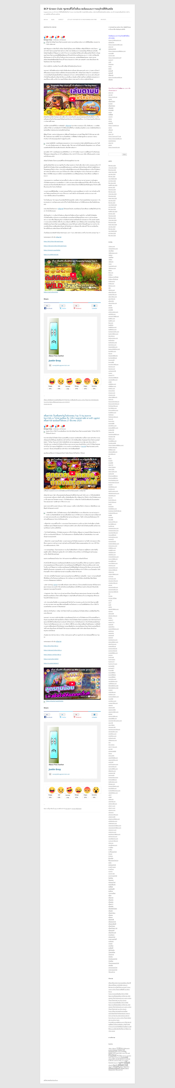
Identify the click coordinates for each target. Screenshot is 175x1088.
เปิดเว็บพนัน (111, 950)
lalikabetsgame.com (113, 493)
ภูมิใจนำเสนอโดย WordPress (51, 1080)
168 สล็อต (111, 251)
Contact (60, 19)
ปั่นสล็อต (110, 878)
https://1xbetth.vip (113, 125)
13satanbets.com (113, 248)
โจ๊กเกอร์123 (111, 972)
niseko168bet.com (113, 574)
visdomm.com (112, 832)
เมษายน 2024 (111, 227)
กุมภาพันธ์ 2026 (112, 178)
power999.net (112, 646)
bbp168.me (111, 336)
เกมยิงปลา (111, 941)
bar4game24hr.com (113, 331)
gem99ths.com (112, 425)
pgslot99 (110, 624)
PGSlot (110, 618)
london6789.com (113, 513)
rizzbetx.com (111, 694)
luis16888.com (112, 524)
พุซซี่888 (110, 114)
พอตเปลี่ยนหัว (112, 884)
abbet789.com (112, 292)
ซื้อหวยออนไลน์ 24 (113, 860)
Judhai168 (111, 474)
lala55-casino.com (113, 491)
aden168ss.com (112, 296)
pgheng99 (111, 613)
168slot (110, 255)
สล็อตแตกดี (111, 930)
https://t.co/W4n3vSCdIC (51, 254)
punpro (110, 655)
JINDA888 (110, 110)
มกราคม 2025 (112, 207)
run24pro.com (112, 701)
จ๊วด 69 (110, 854)
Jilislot (110, 458)
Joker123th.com (112, 471)
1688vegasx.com (112, 253)
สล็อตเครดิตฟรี (112, 924)
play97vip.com (112, 644)
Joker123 (110, 465)
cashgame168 (112, 371)
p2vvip (110, 585)
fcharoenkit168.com (113, 401)
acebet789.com (112, 294)
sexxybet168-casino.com (115, 720)
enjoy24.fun (111, 390)
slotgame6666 (112, 751)
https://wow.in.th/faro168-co (52, 654)
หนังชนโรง (111, 42)
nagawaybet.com (113, 567)
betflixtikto (111, 340)
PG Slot (110, 596)
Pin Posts (103, 19)
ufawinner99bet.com (114, 819)
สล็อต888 (110, 108)
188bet (110, 259)
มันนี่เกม (110, 891)
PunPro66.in (111, 659)
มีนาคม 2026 (111, 176)
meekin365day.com (113, 543)
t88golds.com (112, 771)
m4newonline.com (113, 528)
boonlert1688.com (113, 364)
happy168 (111, 432)
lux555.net (111, 526)
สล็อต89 (110, 911)
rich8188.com (112, 692)
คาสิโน (110, 849)
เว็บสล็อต (110, 961)
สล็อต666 (110, 902)
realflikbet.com (112, 683)
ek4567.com (111, 388)
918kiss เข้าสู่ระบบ (113, 279)
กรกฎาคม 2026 (112, 168)
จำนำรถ (110, 856)
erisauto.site (111, 393)
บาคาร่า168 (111, 55)
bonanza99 (111, 360)
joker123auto (112, 467)
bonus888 (111, 362)
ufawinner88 (111, 817)
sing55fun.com (112, 734)
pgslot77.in (111, 622)
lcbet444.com (112, 495)
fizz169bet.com (112, 408)
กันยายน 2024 (112, 216)
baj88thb (110, 325)
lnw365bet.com (112, 508)
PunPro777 (111, 661)
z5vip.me (110, 843)
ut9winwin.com (112, 823)
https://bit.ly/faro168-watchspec (53, 241)
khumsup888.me (113, 476)
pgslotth (110, 637)
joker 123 (110, 134)
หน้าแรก (46, 19)
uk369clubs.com (112, 821)
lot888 (110, 515)
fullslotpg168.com (113, 417)
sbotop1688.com (113, 716)
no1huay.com (112, 578)
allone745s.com (112, 303)
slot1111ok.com (112, 747)
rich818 (110, 690)
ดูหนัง (109, 68)
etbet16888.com (112, 397)
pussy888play (112, 675)
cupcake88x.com (112, 380)
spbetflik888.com (113, 758)
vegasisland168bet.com (114, 825)
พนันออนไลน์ (111, 882)
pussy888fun (111, 672)
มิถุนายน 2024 (112, 222)
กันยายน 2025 (112, 189)
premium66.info (112, 648)
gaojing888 (111, 423)
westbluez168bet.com (114, 834)
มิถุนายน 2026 (112, 170)
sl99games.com (112, 740)
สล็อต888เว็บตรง (112, 908)
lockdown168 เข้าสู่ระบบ (114, 511)
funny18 (110, 419)
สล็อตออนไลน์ (112, 922)
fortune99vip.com (113, 410)
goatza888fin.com (113, 428)
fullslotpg (110, 64)
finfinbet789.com (113, 406)
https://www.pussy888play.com (117, 51)
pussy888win (111, 677)
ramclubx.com (112, 679)
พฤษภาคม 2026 (112, 172)
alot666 (110, 307)
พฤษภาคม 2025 (112, 198)
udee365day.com (113, 793)
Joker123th (119, 1053)
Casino (110, 373)
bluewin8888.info (113, 356)
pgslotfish (111, 633)
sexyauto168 (111, 727)
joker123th (111, 469)
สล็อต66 (110, 79)
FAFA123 (110, 399)
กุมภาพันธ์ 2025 (112, 205)
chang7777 (111, 375)
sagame (110, 705)
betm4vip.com (112, 345)
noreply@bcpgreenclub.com (61, 365)
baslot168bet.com (113, 334)
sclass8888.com (112, 718)
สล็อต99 (115, 1065)
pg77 (109, 602)
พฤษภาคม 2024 (112, 224)
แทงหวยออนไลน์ (112, 970)
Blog (52, 19)
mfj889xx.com (112, 548)
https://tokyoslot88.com (115, 138)
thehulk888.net (112, 779)
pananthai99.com (113, 587)
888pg (110, 270)
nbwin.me (111, 572)
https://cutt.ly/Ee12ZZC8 (51, 659)
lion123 (110, 498)
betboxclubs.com (113, 338)
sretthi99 (110, 762)
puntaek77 (111, 668)
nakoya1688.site (112, 570)
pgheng (110, 611)
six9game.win (112, 738)
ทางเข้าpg (111, 869)
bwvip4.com (111, 366)
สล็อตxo (110, 917)
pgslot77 (110, 60)
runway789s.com (113, 703)
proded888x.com (113, 653)
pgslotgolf (111, 635)
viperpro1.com (112, 830)
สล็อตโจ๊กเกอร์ (112, 932)
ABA (109, 288)
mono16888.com (113, 559)
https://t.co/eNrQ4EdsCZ (51, 663)
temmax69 (111, 775)
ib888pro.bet (111, 449)
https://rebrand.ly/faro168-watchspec (55, 246)
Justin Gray (55, 360)
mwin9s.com (111, 565)
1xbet (110, 264)
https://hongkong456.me (115, 77)
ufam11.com (111, 806)
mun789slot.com (113, 563)
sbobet (110, 714)
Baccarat (110, 323)
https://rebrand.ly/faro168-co (53, 650)
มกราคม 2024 (112, 233)
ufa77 (109, 795)
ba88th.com (111, 318)
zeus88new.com (112, 845)
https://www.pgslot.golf (114, 58)
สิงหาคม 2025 (112, 192)
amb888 (110, 310)
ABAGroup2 (111, 290)
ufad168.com (111, 801)
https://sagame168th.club (115, 44)
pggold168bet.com (113, 609)
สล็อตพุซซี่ (111, 919)
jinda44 (110, 103)
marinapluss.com (113, 537)
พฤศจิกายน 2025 (112, 185)
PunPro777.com (112, 664)
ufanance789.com (113, 814)
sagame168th (112, 710)
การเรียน (110, 847)
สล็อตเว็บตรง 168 (112, 928)
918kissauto (111, 281)
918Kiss (110, 275)
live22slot (111, 506)
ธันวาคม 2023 (112, 235)
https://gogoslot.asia (114, 147)
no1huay (110, 576)
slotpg (110, 121)
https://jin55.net (112, 97)
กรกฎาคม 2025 (112, 194)
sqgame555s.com (113, 760)
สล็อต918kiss (111, 913)
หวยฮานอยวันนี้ (112, 939)
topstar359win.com (113, 786)
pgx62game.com (112, 640)
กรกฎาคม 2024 (112, 220)
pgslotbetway (112, 141)
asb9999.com (112, 314)
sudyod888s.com (113, 769)
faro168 (83, 446)
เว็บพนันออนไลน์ (112, 959)
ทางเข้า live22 (112, 867)
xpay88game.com (113, 838)
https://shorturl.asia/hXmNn (54, 701)
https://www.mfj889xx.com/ (116, 445)
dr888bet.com (112, 384)
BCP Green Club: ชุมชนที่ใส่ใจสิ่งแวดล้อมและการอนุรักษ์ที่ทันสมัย (78, 8)
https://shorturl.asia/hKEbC (52, 250)
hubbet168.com (112, 447)
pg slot (110, 132)
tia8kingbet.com (112, 782)
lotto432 (110, 517)
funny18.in (111, 421)
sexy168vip (111, 725)
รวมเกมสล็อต (111, 893)
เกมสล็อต (110, 946)
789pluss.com (112, 268)
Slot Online (111, 745)
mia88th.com (112, 550)
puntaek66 (111, 666)
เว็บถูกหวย (111, 954)
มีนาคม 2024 (111, 229)
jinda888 (110, 463)
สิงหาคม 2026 (112, 165)
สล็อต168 (68, 125)
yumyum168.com (113, 841)
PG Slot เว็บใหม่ (112, 598)
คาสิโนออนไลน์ (112, 852)
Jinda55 (110, 460)
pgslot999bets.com (113, 629)
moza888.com (112, 561)
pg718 (110, 600)
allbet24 (110, 130)
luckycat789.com (112, 522)
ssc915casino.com (113, 764)
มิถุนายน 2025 (112, 196)
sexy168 (110, 723)
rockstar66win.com (113, 696)
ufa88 (109, 797)
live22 (110, 66)
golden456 (111, 430)
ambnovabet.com (113, 312)
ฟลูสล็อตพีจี (111, 889)
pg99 (109, 62)
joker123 (110, 47)
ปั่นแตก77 (116, 1062)
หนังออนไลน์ (111, 937)
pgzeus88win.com (113, 642)
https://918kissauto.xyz (114, 40)
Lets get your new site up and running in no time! (82, 19)
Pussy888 (111, 670)
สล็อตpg (110, 915)
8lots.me (110, 272)
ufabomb (110, 799)
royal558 (110, 699)
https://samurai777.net (114, 136)
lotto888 (110, 519)
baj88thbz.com (112, 327)
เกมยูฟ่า (110, 943)
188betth (110, 262)
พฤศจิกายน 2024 (112, 211)
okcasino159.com (113, 581)
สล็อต (109, 895)
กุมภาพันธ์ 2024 (112, 231)
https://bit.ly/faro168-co (51, 646)
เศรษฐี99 (110, 965)
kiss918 (110, 484)
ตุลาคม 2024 (111, 213)
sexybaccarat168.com (114, 729)
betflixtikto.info (112, 342)
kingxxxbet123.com (113, 482)
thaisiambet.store (113, 777)
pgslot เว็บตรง (111, 1057)
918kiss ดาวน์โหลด (113, 277)
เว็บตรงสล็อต (111, 952)
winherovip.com (112, 836)
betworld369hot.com (114, 349)
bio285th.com (112, 351)
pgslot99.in (111, 627)
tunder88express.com (114, 790)
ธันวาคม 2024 (112, 209)
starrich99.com (112, 766)
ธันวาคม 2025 (112, 183)
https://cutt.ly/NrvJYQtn (51, 292)
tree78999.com (112, 788)
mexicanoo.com (112, 546)
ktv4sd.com (111, 489)
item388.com (111, 454)
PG (55, 808)
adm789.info (111, 299)
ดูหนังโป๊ (110, 123)
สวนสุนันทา (111, 935)
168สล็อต (110, 257)
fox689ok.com (112, 412)
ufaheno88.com (112, 804)
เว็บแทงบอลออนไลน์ (113, 963)
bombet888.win (112, 358)
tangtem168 (111, 773)
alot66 (110, 305)
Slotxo (110, 753)
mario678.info (112, 541)
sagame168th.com (113, 712)
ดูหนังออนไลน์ (112, 49)
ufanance (110, 812)
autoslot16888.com (113, 316)
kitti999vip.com (112, 487)
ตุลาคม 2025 (111, 187)
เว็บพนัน (110, 957)
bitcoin (110, 353)
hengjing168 (111, 436)
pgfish (110, 607)
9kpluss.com (111, 286)
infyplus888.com (112, 452)
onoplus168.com (112, 583)
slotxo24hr (111, 755)
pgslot (55, 585)
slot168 (110, 95)
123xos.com (111, 246)
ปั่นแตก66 (110, 880)
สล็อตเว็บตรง (111, 101)
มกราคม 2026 (112, 181)
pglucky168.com (112, 616)
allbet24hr (111, 301)
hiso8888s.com (112, 441)
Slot (109, 742)
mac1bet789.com (113, 533)
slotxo (110, 119)
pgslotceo (111, 631)
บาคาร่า (110, 117)
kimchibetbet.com (113, 480)
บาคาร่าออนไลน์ (112, 876)
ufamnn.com (111, 810)
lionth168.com (112, 500)
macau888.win (112, 535)
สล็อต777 (110, 904)
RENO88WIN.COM (113, 686)
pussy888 (111, 53)
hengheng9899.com (113, 434)
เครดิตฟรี (110, 948)
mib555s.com (112, 552)
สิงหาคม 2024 (112, 218)
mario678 (111, 539)
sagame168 (111, 707)
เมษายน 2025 (111, 200)
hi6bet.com (111, 439)
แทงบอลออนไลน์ (112, 967)
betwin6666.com (112, 347)
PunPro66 (111, 657)
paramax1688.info (113, 592)
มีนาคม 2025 (111, 203)
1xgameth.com (112, 266)
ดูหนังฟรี (110, 71)
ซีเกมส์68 (110, 858)
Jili (109, 456)
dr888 (110, 382)
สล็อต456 (110, 900)
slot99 (110, 99)
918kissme (111, 283)
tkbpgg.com (111, 784)
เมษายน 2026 (111, 174)
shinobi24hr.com (113, 731)
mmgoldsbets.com (113, 557)
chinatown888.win (113, 377)
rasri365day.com (112, 681)
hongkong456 (112, 443)
